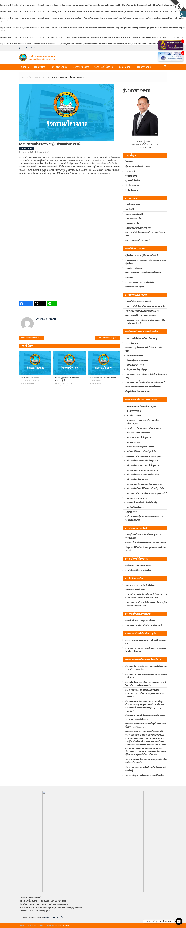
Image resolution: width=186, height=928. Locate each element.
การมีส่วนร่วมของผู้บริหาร (135, 589)
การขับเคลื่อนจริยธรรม (135, 507)
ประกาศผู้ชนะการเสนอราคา (137, 360)
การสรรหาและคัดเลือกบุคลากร (138, 433)
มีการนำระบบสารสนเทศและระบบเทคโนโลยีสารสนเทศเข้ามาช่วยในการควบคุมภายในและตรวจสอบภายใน (144, 693)
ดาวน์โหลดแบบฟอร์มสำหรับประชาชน (139, 282)
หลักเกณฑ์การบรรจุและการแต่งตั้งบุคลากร (143, 465)
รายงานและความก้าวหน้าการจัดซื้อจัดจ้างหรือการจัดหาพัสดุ (146, 376)
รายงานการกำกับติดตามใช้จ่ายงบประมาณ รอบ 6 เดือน (145, 306)
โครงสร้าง (129, 162)
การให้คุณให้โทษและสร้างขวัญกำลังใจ (141, 451)
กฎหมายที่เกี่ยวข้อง (132, 180)
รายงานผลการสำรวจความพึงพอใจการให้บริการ (143, 272)
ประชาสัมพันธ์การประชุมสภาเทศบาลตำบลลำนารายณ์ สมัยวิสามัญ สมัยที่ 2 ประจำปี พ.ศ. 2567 (108, 338)
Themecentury (65, 925)
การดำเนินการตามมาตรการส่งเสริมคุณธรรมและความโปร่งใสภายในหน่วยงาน (145, 649)
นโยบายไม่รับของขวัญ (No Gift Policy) (140, 585)
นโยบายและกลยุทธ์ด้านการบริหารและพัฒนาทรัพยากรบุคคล (143, 422)
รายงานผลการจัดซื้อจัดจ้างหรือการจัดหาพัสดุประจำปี (145, 382)
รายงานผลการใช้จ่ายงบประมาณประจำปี (140, 315)
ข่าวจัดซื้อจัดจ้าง (131, 343)
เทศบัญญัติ (129, 209)
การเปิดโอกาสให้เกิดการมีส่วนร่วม (138, 570)
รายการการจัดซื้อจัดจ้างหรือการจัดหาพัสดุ (141, 338)
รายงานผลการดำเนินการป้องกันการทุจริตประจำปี (143, 625)
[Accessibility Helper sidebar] (183, 14)
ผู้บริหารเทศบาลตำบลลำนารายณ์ (137, 166)
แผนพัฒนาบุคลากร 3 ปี (135, 415)
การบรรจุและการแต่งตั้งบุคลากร (139, 437)
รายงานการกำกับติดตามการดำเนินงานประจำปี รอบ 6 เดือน (145, 234)
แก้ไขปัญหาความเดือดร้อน (30, 378)
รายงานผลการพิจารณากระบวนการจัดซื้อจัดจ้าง (143, 387)
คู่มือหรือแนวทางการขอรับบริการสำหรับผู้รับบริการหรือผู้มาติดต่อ (145, 261)
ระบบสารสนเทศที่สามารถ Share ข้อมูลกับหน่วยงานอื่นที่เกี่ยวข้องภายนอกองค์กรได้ (145, 725)
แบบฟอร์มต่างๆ (131, 512)
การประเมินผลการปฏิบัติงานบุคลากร (140, 447)
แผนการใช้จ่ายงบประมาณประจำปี (138, 301)
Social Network (131, 190)
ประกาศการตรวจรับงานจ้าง (137, 365)
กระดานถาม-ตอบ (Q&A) (134, 286)
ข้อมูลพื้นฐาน (40, 67)
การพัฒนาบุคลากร (133, 442)
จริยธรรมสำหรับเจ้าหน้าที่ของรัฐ (137, 498)
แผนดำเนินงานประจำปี (134, 214)
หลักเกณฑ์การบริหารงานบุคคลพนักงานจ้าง (143, 474)
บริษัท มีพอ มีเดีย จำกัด (53, 917)
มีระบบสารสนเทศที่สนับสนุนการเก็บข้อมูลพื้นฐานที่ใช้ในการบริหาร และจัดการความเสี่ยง (145, 683)
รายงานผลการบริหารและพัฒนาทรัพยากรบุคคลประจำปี (146, 493)
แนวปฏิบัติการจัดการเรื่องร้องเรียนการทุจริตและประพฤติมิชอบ (143, 536)
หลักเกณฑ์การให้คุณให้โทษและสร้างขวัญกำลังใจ (145, 488)
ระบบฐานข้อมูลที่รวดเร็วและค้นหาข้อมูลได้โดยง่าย (144, 775)
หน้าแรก (25, 67)
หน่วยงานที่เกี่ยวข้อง (103, 67)
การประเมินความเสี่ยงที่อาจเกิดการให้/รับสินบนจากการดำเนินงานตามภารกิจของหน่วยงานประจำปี (146, 596)
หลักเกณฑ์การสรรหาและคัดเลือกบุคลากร (142, 460)
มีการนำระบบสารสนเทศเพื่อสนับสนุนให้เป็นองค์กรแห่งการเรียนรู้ (145, 769)
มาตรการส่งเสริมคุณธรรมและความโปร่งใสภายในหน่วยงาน (146, 641)
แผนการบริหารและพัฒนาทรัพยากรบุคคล (140, 406)
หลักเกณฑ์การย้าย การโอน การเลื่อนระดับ (142, 470)
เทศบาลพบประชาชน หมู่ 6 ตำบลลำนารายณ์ (33, 338)
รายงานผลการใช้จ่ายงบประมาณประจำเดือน (142, 311)
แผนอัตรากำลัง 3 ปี (134, 411)
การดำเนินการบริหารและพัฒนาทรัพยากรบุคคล (143, 428)
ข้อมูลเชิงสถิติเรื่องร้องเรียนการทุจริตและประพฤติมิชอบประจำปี (146, 549)
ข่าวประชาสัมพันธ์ (60, 67)
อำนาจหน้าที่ (130, 171)
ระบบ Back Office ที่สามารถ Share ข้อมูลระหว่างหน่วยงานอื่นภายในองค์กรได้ (146, 761)
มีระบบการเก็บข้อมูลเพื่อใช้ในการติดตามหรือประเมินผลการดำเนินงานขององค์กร (146, 667)
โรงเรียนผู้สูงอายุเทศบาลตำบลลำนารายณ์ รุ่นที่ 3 (67, 379)
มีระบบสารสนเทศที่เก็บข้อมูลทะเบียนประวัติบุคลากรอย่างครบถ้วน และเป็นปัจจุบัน (145, 717)
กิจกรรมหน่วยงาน (81, 67)
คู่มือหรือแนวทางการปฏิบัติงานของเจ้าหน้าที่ (141, 255)
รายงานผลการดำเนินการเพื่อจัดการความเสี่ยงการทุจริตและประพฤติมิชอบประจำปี (146, 604)
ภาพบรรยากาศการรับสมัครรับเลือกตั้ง (103, 378)
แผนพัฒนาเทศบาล (132, 204)
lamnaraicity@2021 (44, 152)
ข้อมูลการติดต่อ (144, 67)
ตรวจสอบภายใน (133, 223)
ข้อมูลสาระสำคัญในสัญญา (137, 369)
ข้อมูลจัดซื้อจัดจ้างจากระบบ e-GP (137, 391)
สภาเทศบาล (124, 67)
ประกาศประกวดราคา (135, 355)
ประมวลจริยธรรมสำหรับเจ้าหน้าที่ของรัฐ (142, 502)
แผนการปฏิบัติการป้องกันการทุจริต (138, 228)
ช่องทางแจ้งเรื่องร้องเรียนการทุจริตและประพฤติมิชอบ (145, 542)
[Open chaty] (178, 921)
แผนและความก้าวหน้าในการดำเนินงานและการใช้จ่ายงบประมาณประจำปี (147, 321)
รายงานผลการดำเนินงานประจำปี (137, 240)
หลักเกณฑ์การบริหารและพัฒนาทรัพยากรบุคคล (143, 456)
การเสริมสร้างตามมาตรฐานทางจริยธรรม (140, 620)
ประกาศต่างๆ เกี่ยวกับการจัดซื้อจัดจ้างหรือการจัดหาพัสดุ (144, 349)
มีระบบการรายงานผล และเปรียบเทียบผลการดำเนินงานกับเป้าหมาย (146, 675)
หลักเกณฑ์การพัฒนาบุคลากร (137, 479)
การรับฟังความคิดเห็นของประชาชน (138, 565)
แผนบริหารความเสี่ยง (133, 218)
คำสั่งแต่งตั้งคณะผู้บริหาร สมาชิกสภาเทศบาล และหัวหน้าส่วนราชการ (144, 518)
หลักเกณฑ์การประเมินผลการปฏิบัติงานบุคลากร (144, 484)
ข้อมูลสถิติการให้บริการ (134, 268)
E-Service (129, 277)
